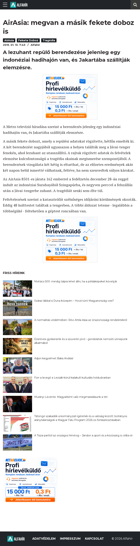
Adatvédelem (44, 538)
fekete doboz (28, 40)
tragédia (49, 40)
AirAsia (9, 40)
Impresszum (70, 538)
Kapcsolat (94, 538)
